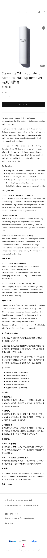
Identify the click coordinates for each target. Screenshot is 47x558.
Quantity (4, 92)
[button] (2, 12)
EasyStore (23, 552)
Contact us (9, 523)
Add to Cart (23, 104)
